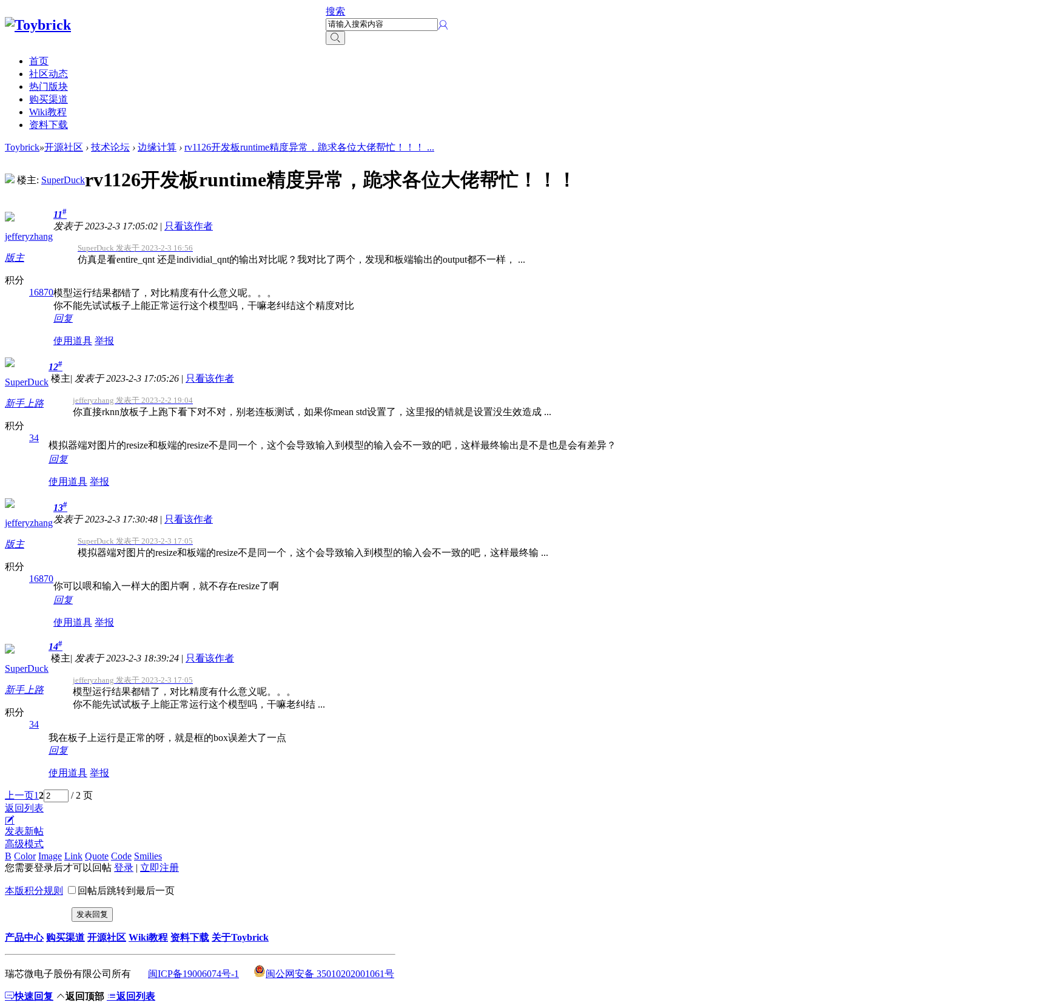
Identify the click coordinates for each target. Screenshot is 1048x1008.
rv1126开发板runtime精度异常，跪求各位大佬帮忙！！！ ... (309, 147)
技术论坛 (110, 147)
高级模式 (24, 844)
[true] (335, 38)
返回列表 (24, 808)
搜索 (335, 11)
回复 (63, 318)
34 (34, 438)
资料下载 (48, 125)
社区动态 (48, 74)
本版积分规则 (34, 890)
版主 (14, 257)
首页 (39, 61)
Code (121, 856)
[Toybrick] (38, 25)
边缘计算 (157, 147)
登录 (123, 867)
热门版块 (48, 86)
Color (25, 856)
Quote (97, 856)
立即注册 (159, 867)
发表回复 (92, 914)
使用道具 (72, 341)
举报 (104, 341)
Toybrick (22, 147)
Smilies (148, 856)
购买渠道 (48, 99)
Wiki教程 (48, 112)
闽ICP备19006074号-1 (193, 974)
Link (73, 856)
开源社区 (63, 147)
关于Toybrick (240, 937)
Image (50, 856)
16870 (41, 292)
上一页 (19, 795)
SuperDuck (63, 180)
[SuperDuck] (10, 180)
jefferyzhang (29, 236)
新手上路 (24, 403)
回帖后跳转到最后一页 (126, 890)
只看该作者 (188, 226)
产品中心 (24, 937)
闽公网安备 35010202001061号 (330, 974)
